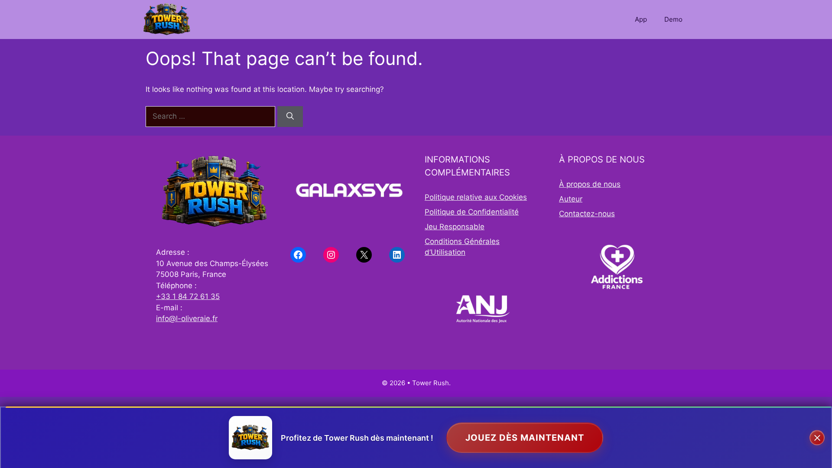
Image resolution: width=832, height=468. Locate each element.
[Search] (290, 116)
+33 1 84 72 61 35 (188, 296)
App (641, 19)
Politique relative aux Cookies (476, 197)
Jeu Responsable (454, 226)
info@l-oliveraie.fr (187, 318)
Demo (673, 19)
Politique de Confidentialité (472, 212)
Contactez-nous (587, 213)
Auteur (570, 199)
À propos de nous (590, 184)
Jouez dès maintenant (524, 437)
